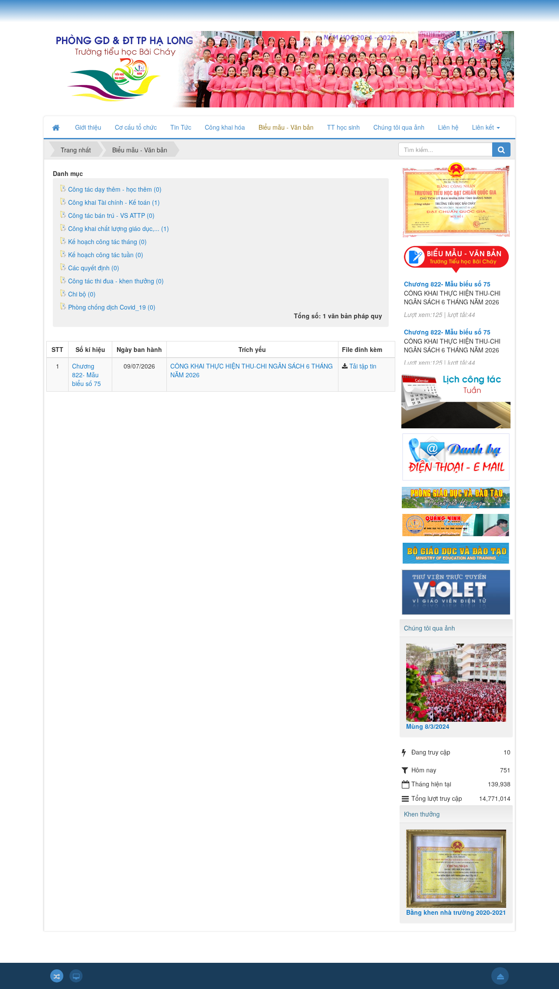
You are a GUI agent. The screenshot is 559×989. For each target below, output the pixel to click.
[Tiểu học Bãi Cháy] (279, 68)
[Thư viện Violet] (456, 590)
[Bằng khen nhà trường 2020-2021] (456, 869)
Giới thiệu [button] (88, 127)
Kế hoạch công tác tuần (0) (105, 254)
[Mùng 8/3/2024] (456, 683)
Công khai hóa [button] (225, 127)
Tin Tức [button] (180, 127)
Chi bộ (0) (82, 293)
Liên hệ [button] (448, 127)
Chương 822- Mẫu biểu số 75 (86, 375)
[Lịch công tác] (456, 395)
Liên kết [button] (484, 127)
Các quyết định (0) (93, 267)
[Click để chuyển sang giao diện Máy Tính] (76, 975)
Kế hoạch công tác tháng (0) (107, 241)
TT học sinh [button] (343, 127)
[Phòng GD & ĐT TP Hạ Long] (456, 496)
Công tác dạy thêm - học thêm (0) (115, 189)
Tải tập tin (362, 366)
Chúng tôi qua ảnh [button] (398, 127)
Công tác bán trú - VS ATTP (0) (111, 215)
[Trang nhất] (56, 127)
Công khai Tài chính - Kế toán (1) (114, 202)
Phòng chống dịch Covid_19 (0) (111, 307)
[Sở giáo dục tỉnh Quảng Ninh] (456, 524)
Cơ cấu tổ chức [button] (136, 127)
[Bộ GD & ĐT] (456, 552)
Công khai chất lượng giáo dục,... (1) (118, 228)
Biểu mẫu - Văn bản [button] (286, 127)
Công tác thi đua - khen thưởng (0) (116, 280)
